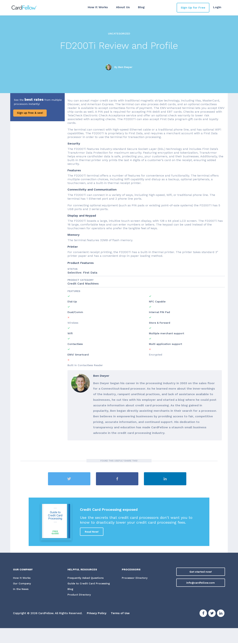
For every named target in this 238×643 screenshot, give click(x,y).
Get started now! (200, 571)
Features (73, 291)
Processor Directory (134, 577)
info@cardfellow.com (200, 582)
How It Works (98, 7)
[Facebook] (203, 613)
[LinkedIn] (220, 613)
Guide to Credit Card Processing (88, 583)
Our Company (22, 583)
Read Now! (92, 531)
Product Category (80, 280)
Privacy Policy (96, 613)
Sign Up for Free (193, 7)
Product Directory (79, 594)
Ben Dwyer (125, 67)
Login (217, 7)
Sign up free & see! (30, 113)
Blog (141, 7)
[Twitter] (212, 613)
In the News (20, 589)
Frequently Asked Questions (85, 577)
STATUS (72, 269)
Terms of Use (120, 613)
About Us (123, 7)
